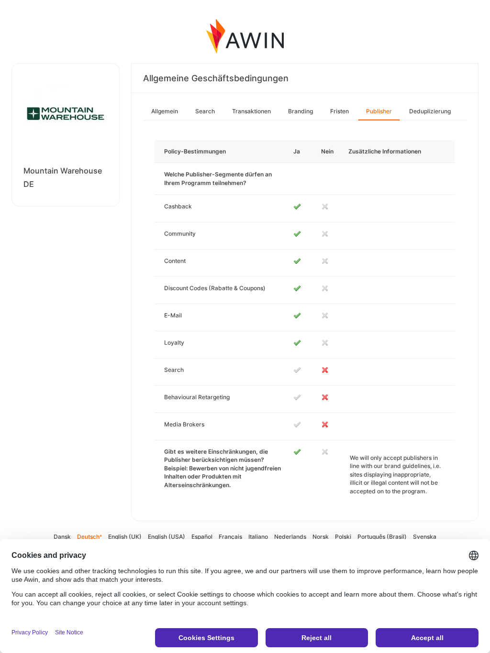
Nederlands (290, 536)
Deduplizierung (430, 111)
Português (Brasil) (382, 536)
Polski (343, 536)
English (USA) (166, 536)
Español (201, 536)
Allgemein (164, 111)
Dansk (62, 536)
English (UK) (125, 536)
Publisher (379, 111)
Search (205, 111)
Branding (300, 111)
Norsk (320, 536)
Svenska (424, 536)
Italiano (258, 536)
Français (230, 536)
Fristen (339, 111)
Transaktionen (251, 111)
